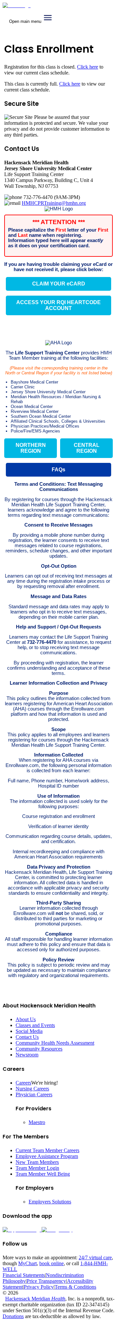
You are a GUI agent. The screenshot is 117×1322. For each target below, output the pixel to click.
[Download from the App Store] (22, 1229)
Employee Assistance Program (47, 1156)
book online (51, 1263)
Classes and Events (35, 1025)
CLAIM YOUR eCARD (58, 283)
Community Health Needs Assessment (55, 1043)
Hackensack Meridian (35, 1298)
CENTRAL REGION (86, 448)
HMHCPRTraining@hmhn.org (54, 203)
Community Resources (39, 1049)
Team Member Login (37, 1168)
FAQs (58, 469)
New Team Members (37, 1162)
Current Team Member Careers (47, 1150)
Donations (13, 1316)
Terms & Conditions (75, 1287)
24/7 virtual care (95, 1257)
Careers (23, 1082)
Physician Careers (34, 1094)
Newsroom (27, 1054)
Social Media (29, 1031)
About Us (26, 1019)
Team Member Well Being (43, 1174)
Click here (87, 67)
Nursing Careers (32, 1088)
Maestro (37, 1122)
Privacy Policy (39, 1287)
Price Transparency (46, 1281)
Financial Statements (24, 1275)
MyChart (27, 1263)
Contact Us (27, 1037)
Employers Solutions (50, 1201)
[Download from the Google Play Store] (57, 1229)
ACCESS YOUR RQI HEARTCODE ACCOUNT (58, 305)
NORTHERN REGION (31, 448)
